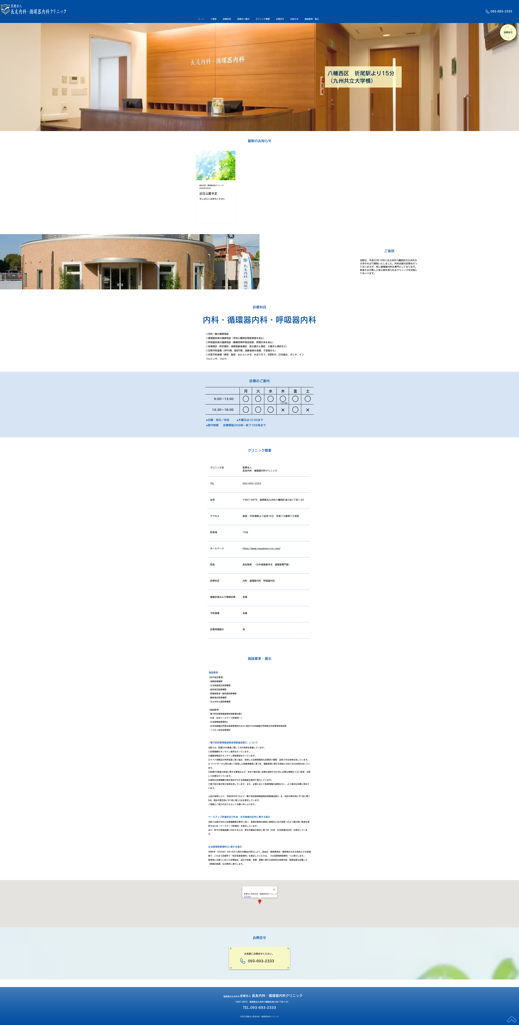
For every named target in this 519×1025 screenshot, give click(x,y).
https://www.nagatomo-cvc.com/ (261, 548)
